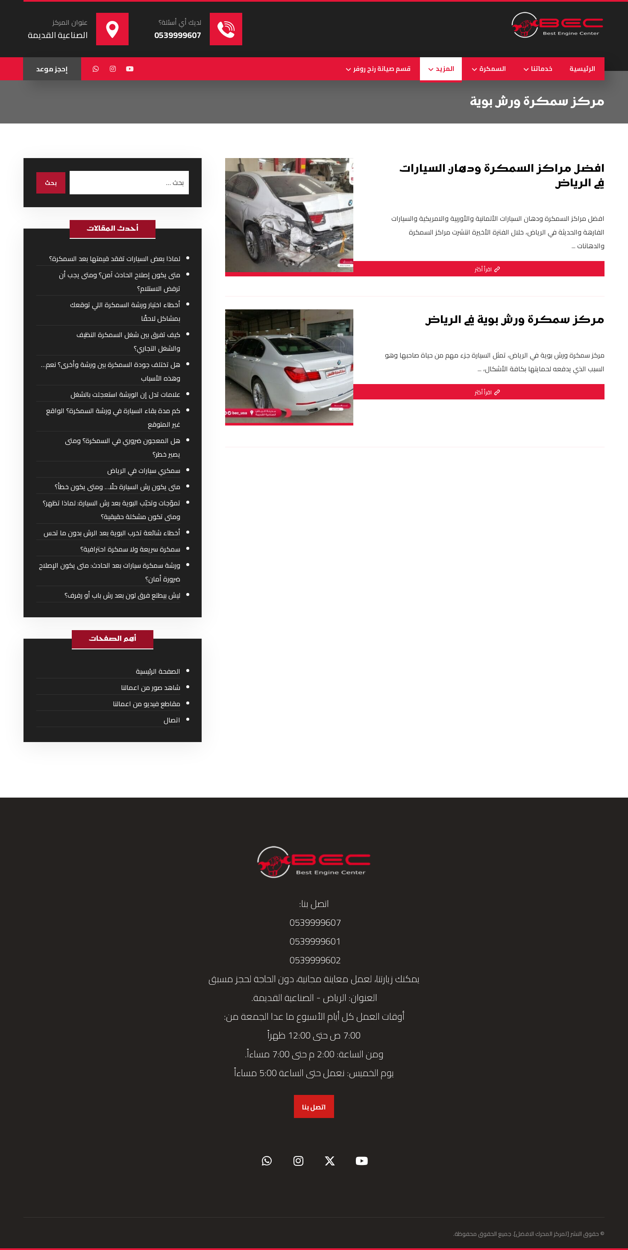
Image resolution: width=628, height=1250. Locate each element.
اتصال (172, 719)
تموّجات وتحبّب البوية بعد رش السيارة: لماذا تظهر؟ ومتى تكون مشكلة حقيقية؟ (111, 509)
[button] (129, 68)
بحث (51, 182)
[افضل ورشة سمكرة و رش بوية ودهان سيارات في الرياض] (558, 26)
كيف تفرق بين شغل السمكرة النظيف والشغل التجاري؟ (128, 341)
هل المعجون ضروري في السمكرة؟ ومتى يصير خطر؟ (122, 447)
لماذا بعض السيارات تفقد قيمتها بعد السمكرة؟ (114, 258)
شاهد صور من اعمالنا (150, 687)
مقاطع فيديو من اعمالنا (146, 703)
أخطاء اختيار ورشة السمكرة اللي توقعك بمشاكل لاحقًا (125, 311)
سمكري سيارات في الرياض (143, 470)
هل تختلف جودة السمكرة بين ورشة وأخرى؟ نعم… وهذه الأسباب (110, 371)
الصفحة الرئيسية (158, 671)
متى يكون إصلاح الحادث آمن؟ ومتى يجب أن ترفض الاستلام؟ (119, 281)
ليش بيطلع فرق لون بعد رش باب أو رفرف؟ (122, 595)
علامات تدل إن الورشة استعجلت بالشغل (125, 394)
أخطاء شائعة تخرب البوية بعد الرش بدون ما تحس (112, 532)
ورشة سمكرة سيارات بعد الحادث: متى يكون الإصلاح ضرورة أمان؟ (109, 572)
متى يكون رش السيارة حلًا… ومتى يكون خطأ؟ (117, 486)
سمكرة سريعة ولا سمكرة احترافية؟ (130, 549)
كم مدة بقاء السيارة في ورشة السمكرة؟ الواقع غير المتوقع (113, 417)
